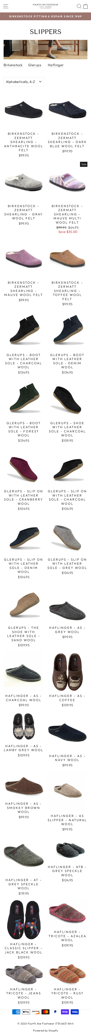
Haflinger (56, 65)
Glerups (34, 65)
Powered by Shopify (45, 1030)
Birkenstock (13, 65)
